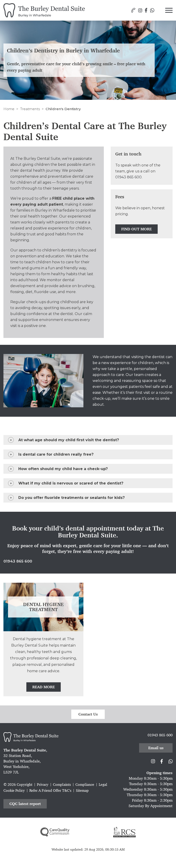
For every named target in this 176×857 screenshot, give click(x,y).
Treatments (30, 109)
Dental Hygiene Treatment (43, 607)
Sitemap (82, 790)
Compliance (84, 784)
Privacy (42, 784)
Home (8, 109)
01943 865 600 (128, 177)
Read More (43, 686)
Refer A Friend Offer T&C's (50, 790)
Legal (103, 784)
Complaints (62, 784)
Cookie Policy (14, 790)
